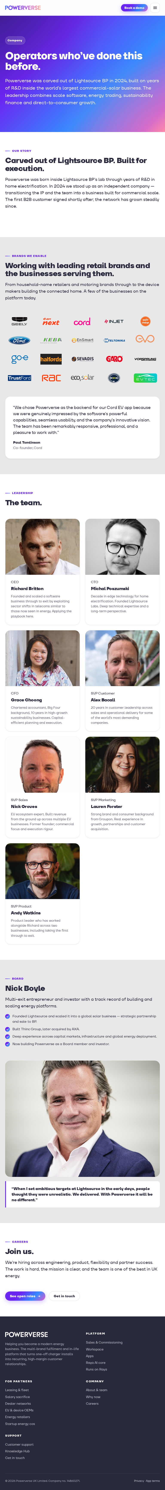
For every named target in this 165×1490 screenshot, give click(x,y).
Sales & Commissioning (104, 1342)
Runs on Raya (96, 1369)
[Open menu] (155, 7)
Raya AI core (95, 1363)
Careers (92, 1403)
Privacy (139, 1481)
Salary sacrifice (17, 1397)
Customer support (19, 1444)
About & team (96, 1390)
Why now (93, 1397)
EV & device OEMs (19, 1410)
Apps (90, 1356)
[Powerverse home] (23, 8)
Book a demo (134, 8)
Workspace (95, 1349)
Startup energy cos (20, 1424)
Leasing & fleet (17, 1390)
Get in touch (64, 1296)
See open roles (25, 1296)
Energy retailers (17, 1417)
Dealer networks (18, 1403)
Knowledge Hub (17, 1451)
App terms (153, 1481)
